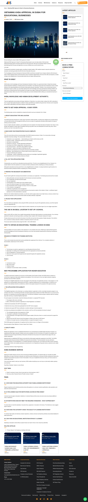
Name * (64, 70)
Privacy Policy (50, 495)
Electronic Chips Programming (16, 346)
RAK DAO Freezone (41, 471)
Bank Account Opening (25, 465)
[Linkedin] (51, 499)
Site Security (35, 495)
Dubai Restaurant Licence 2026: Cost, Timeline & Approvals (11, 448)
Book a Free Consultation (72, 98)
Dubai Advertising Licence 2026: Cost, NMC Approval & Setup (74, 43)
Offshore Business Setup (58, 468)
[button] (82, 2)
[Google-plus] (47, 499)
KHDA (8, 74)
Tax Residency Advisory (42, 474)
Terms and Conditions (26, 495)
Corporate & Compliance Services (44, 492)
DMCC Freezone (40, 465)
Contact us (54, 2)
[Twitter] (40, 499)
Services (40, 2)
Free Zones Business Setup (59, 463)
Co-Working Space (24, 476)
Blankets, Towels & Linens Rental (16, 365)
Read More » (7, 452)
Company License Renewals (26, 474)
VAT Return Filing (56, 482)
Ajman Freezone (40, 468)
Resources (60, 2)
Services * (64, 85)
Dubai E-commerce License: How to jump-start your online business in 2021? (23, 372)
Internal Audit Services (57, 476)
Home (35, 2)
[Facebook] (37, 499)
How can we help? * (66, 91)
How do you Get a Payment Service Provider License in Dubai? (20, 374)
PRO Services (23, 471)
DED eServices (47, 2)
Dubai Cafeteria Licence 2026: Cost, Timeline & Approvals (50, 448)
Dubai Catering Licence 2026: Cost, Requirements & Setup (31, 448)
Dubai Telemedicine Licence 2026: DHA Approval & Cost (75, 37)
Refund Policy (43, 495)
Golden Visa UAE (40, 482)
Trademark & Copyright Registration (41, 488)
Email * (63, 75)
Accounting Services (57, 471)
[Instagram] (44, 499)
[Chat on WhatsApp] (85, 499)
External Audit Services (58, 479)
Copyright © (64, 495)
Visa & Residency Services (42, 479)
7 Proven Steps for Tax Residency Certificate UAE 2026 (18, 430)
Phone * (64, 80)
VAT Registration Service (58, 474)
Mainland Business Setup (58, 465)
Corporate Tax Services (25, 463)
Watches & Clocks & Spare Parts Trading (23, 324)
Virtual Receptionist (41, 476)
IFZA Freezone (40, 463)
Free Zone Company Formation (43, 485)
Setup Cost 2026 (68, 2)
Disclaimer (57, 495)
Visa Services (23, 468)
